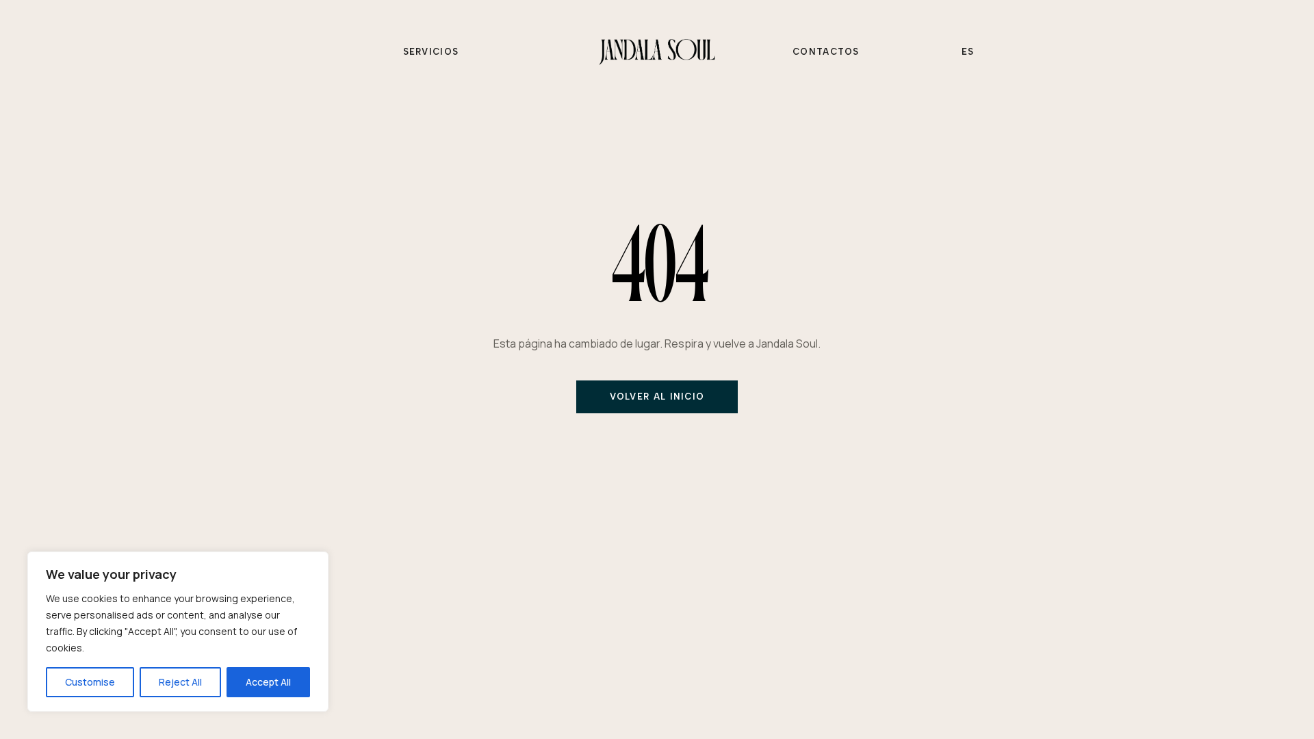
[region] (177, 632)
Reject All (180, 681)
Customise (90, 681)
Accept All (268, 681)
